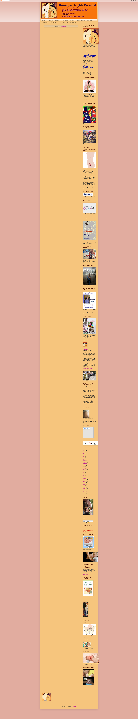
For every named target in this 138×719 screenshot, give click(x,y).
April (84, 459)
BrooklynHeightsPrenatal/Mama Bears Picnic (90, 349)
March (84, 466)
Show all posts (63, 26)
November (85, 462)
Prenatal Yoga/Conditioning (53, 20)
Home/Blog (44, 20)
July (83, 456)
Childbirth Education (81, 20)
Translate (91, 522)
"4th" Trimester (62, 22)
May (83, 457)
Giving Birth (54, 22)
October (84, 453)
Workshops (72, 20)
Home (61, 28)
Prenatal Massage (64, 20)
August (84, 465)
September (85, 451)
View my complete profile (87, 368)
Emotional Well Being (71, 22)
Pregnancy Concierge (46, 22)
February (84, 450)
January (84, 460)
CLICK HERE (85, 574)
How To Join (89, 20)
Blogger (74, 706)
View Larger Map (85, 438)
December (85, 479)
